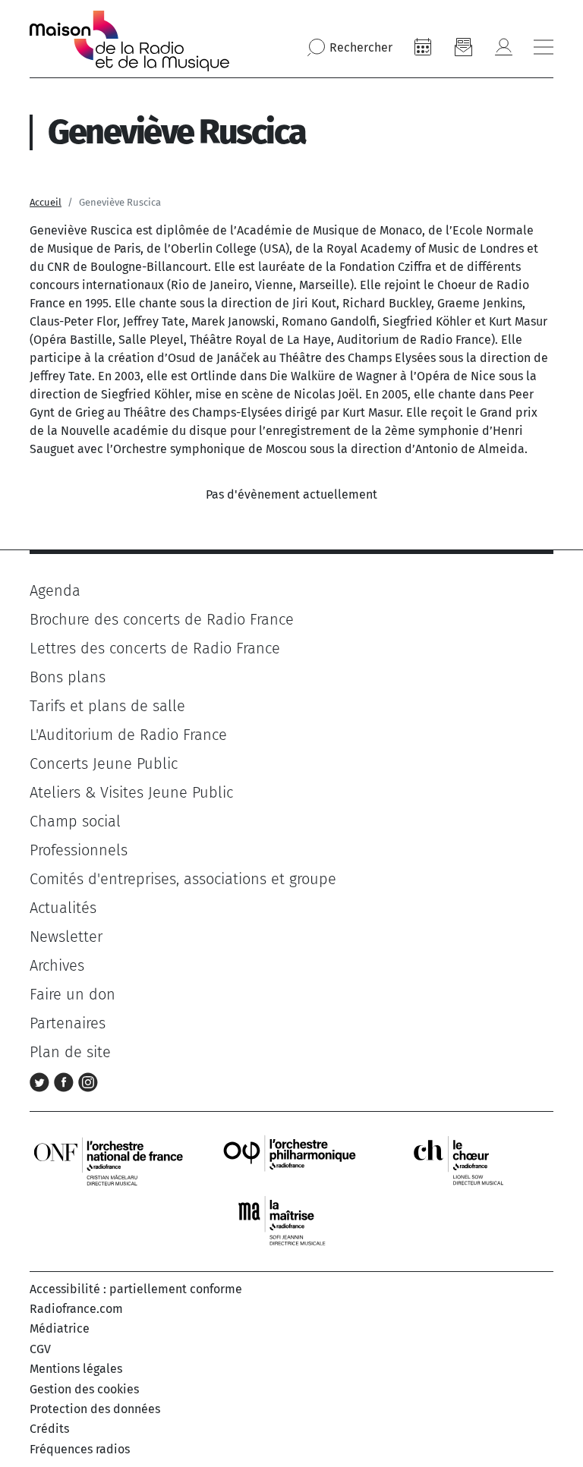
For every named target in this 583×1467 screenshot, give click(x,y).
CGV (40, 1349)
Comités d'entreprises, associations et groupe (183, 879)
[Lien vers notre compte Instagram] (88, 1081)
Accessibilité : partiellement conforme (136, 1289)
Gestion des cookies (84, 1389)
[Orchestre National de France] (108, 1160)
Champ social (75, 821)
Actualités (63, 908)
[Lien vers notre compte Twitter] (42, 1081)
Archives (57, 965)
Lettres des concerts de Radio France (155, 648)
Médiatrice (60, 1328)
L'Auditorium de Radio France (128, 735)
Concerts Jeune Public (104, 763)
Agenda (55, 590)
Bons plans (68, 677)
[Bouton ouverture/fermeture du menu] (543, 47)
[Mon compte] (503, 47)
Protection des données (95, 1409)
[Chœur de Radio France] (474, 1160)
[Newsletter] (463, 47)
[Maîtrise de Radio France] (291, 1221)
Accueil (45, 202)
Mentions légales (76, 1369)
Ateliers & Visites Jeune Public (131, 792)
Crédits (49, 1428)
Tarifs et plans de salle (107, 706)
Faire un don (72, 994)
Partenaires (68, 1023)
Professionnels (79, 850)
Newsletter (66, 936)
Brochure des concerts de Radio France (162, 619)
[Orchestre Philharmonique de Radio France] (291, 1160)
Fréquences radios (80, 1449)
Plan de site (70, 1052)
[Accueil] (129, 41)
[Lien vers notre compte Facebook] (66, 1081)
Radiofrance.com (76, 1309)
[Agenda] (423, 47)
